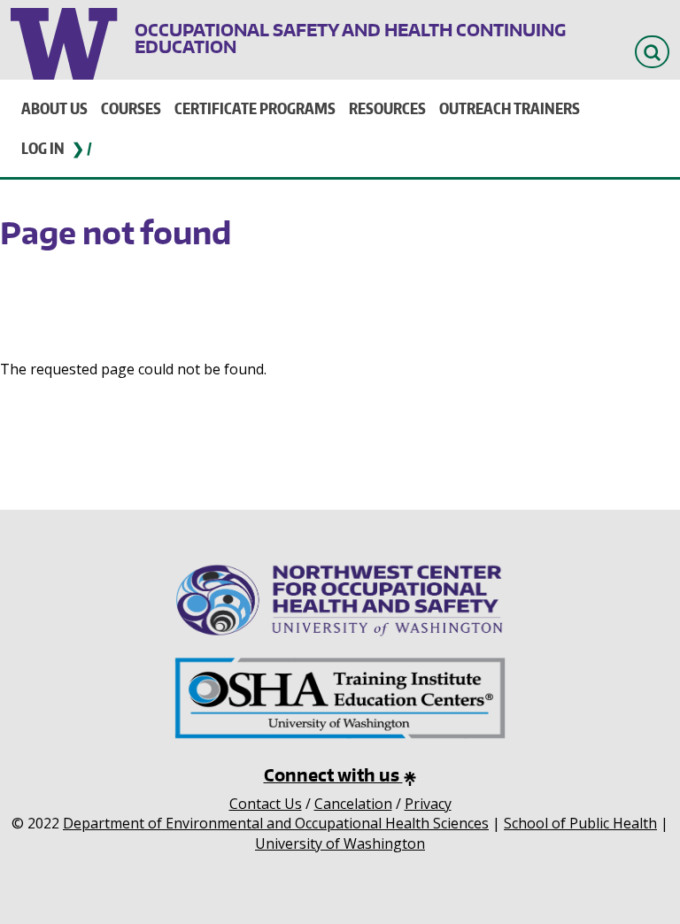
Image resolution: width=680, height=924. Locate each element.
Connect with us (333, 775)
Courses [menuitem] (131, 108)
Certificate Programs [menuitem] (255, 108)
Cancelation (353, 803)
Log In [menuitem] (43, 148)
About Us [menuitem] (54, 108)
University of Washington (66, 40)
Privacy (428, 803)
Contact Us (265, 803)
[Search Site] (652, 51)
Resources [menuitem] (387, 108)
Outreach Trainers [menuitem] (509, 108)
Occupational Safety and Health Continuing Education (350, 38)
